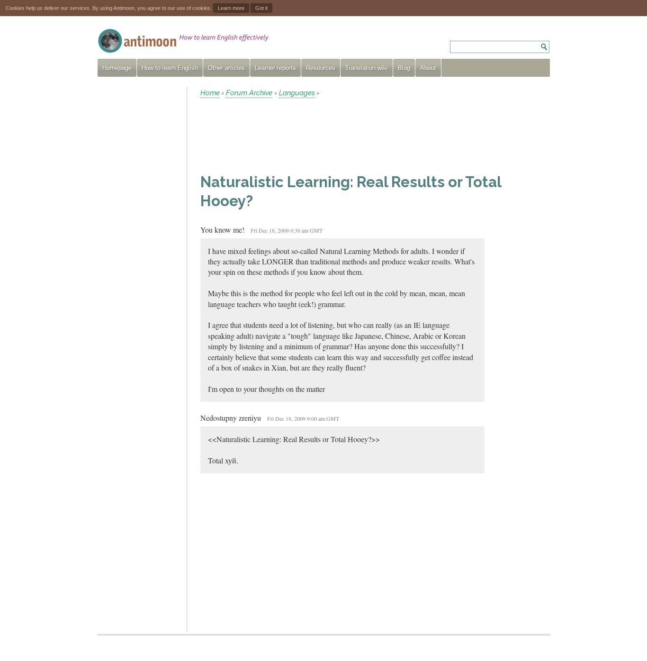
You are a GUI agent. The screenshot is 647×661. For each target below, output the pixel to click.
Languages (297, 93)
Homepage (117, 68)
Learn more (231, 8)
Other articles (226, 68)
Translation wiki (366, 68)
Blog (404, 68)
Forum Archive (249, 93)
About (428, 68)
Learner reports (275, 68)
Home (210, 93)
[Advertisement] (138, 229)
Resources (320, 68)
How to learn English (170, 68)
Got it (261, 8)
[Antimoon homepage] (183, 41)
